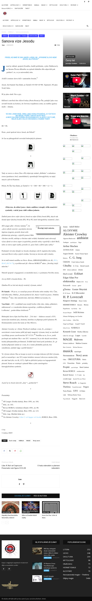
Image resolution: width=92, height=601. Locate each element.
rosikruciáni (81, 371)
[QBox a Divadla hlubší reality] (30, 507)
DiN (64, 270)
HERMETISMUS (27, 5)
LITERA (46, 570)
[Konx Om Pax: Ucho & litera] (51, 507)
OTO (64, 363)
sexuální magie (67, 379)
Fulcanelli (66, 285)
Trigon (86, 387)
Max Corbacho (67, 347)
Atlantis (77, 250)
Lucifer (84, 336)
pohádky (85, 363)
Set (84, 375)
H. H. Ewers (66, 293)
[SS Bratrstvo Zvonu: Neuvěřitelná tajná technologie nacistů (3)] (37, 566)
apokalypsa (73, 242)
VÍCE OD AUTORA (40, 496)
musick (68, 351)
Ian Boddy (74, 308)
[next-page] (7, 522)
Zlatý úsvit (82, 399)
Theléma (67, 387)
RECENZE (73, 5)
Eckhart (78, 273)
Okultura (73, 135)
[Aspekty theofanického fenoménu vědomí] (10, 507)
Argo (79, 242)
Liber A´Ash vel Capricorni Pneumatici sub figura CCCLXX (14, 467)
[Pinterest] (88, 1)
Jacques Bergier (67, 312)
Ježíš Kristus (78, 312)
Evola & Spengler (49, 576)
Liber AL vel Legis (68, 336)
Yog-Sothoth (66, 399)
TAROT (27, 8)
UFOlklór (82, 391)
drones (80, 270)
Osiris (84, 359)
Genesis (74, 285)
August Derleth (68, 254)
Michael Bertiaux (77, 347)
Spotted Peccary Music (79, 379)
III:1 (55, 260)
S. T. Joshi (78, 375)
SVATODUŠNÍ (19, 8)
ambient (82, 238)
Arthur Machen (70, 246)
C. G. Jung (75, 257)
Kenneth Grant (69, 331)
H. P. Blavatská (78, 293)
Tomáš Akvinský (76, 387)
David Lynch (84, 266)
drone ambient (72, 270)
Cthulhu (67, 265)
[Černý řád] (76, 50)
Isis (80, 308)
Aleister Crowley (75, 234)
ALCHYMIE (5, 5)
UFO (75, 391)
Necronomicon (68, 356)
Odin (64, 359)
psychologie (74, 367)
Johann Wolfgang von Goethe (72, 316)
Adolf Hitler (74, 227)
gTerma (66, 289)
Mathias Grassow (81, 343)
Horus (86, 305)
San (3, 45)
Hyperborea (66, 308)
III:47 (4, 263)
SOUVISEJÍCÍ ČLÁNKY (22, 496)
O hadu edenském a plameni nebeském (48, 467)
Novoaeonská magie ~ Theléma (18, 36)
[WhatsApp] (20, 451)
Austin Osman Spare (81, 254)
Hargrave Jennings (70, 301)
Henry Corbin (83, 301)
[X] (9, 451)
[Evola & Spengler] (37, 578)
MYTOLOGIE (53, 5)
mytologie (77, 351)
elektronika (69, 281)
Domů (4, 32)
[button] (87, 26)
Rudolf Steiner (68, 375)
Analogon (66, 242)
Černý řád (70, 60)
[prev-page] (3, 522)
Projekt (66, 367)
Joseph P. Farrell (80, 324)
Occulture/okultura (75, 138)
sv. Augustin (82, 383)
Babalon (65, 258)
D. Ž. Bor (76, 266)
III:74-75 (10, 263)
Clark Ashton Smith (77, 262)
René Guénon (84, 367)
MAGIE (43, 5)
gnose (79, 285)
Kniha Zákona (83, 332)
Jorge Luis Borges (68, 324)
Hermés (79, 305)
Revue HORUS (6, 8)
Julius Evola (66, 328)
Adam (65, 227)
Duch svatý (12, 440)
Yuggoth (74, 399)
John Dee (76, 320)
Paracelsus (70, 363)
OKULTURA (63, 5)
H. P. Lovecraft (73, 297)
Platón (78, 363)
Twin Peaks (67, 391)
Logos (77, 336)
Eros (86, 281)
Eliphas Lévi (80, 282)
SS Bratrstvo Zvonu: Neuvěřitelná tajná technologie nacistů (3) (50, 566)
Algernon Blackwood (69, 238)
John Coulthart (67, 320)
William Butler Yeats (74, 395)
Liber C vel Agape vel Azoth (30, 417)
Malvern (78, 339)
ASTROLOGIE (14, 5)
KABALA (36, 5)
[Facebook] (84, 1)
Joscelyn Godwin (71, 63)
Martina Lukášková (68, 343)
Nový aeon (36, 440)
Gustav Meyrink (79, 289)
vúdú (64, 395)
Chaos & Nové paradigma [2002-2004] (30, 511)
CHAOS (66, 262)
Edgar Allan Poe (70, 277)
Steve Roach (69, 382)
